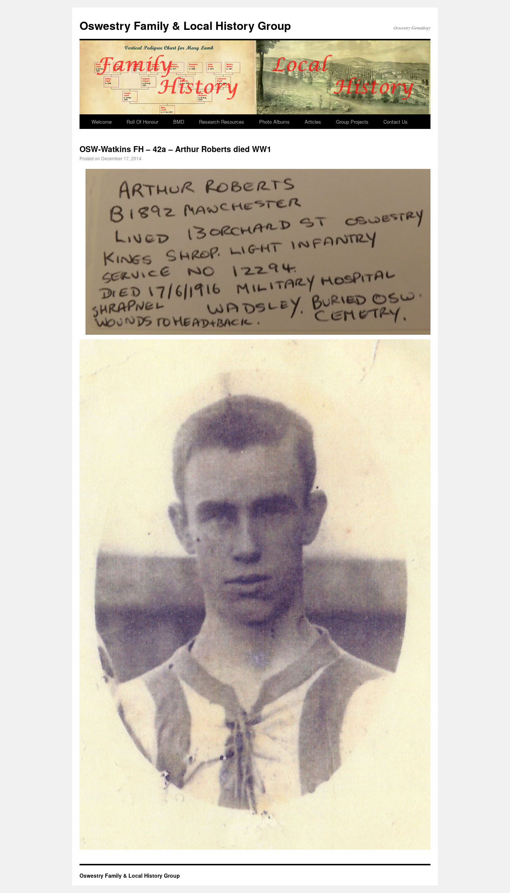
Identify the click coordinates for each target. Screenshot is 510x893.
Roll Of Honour (142, 121)
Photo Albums (274, 121)
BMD (178, 121)
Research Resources (221, 121)
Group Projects (352, 121)
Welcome (101, 121)
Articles (313, 121)
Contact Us (395, 121)
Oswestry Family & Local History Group (185, 25)
